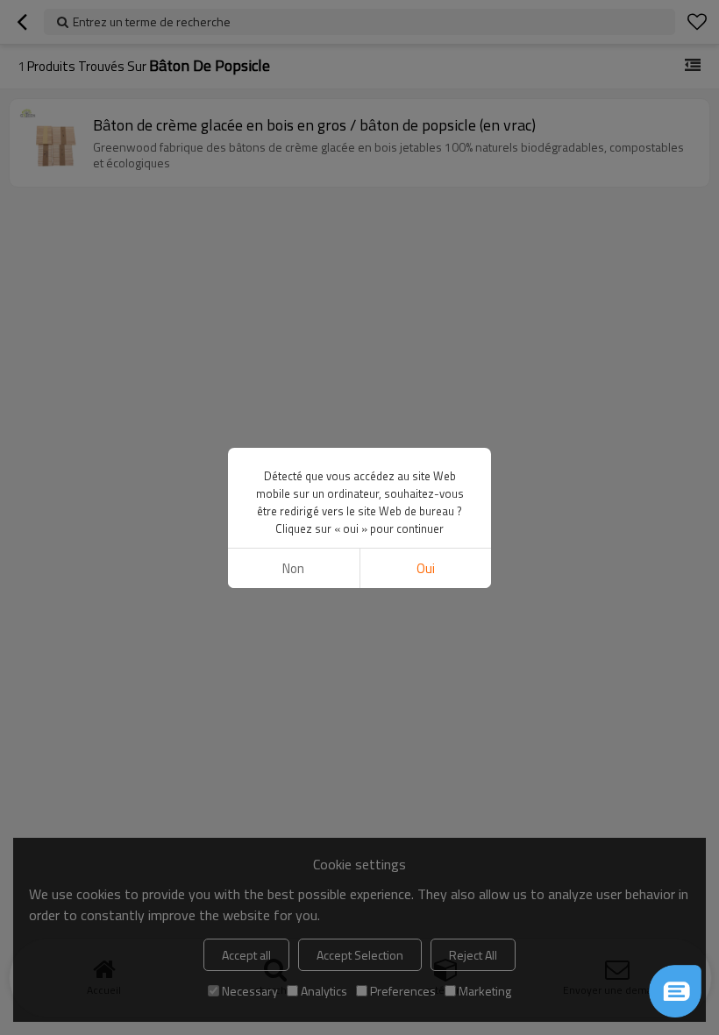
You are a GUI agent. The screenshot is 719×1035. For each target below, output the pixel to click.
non (293, 568)
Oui (425, 568)
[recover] (675, 991)
